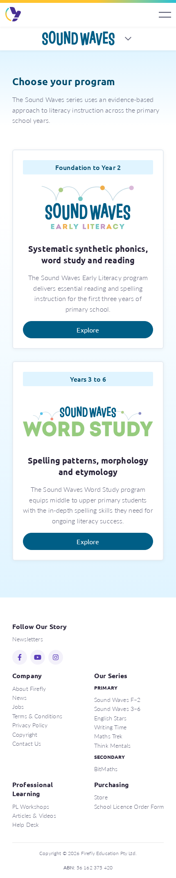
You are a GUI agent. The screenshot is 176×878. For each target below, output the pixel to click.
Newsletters (27, 639)
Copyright (24, 734)
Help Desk (25, 824)
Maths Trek (108, 736)
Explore (88, 330)
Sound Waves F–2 (117, 699)
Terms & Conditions (37, 716)
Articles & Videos (34, 815)
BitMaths (105, 769)
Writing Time (110, 727)
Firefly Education (13, 14)
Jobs (18, 706)
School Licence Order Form (129, 806)
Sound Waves (78, 38)
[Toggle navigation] (165, 15)
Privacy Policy (29, 725)
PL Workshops (30, 806)
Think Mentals (112, 745)
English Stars (110, 718)
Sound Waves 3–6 (117, 708)
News (19, 697)
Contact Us (26, 743)
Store (101, 797)
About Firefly (29, 688)
